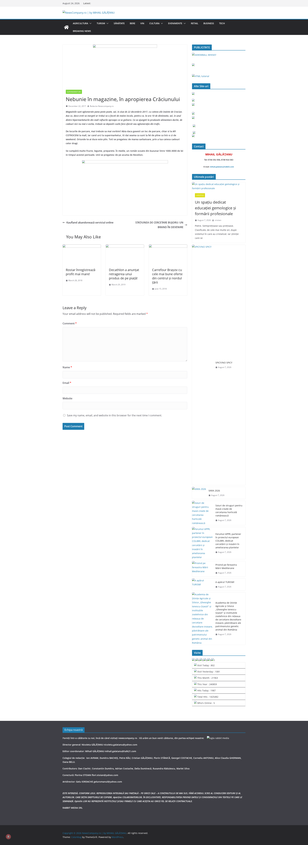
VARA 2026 (214, 490)
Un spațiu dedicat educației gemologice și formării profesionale (215, 207)
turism (101, 23)
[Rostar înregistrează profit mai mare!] (82, 246)
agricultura (80, 23)
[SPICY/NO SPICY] (202, 365)
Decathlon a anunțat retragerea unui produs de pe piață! (124, 274)
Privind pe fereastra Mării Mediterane (226, 566)
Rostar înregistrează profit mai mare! (80, 272)
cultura (154, 23)
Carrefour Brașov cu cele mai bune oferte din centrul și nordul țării (167, 276)
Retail (194, 23)
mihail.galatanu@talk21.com (222, 167)
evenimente (175, 23)
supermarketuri (74, 92)
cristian (218, 220)
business (208, 23)
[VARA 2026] (199, 493)
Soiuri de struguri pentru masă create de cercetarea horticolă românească (228, 510)
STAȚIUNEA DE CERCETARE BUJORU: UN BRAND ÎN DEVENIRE (159, 225)
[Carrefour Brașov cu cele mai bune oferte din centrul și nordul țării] (168, 246)
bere (132, 23)
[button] (90, 23)
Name (67, 367)
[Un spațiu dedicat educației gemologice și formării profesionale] (218, 186)
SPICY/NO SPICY (223, 362)
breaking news (82, 31)
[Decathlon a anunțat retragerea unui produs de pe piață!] (125, 246)
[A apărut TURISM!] (202, 584)
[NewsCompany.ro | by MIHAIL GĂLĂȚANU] (66, 27)
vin (142, 23)
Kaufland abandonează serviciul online (89, 222)
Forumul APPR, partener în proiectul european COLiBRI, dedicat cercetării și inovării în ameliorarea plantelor (228, 540)
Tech (222, 23)
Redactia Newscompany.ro (102, 106)
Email (67, 383)
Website (67, 398)
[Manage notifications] (8, 836)
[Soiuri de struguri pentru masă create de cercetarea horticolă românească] (202, 513)
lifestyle (200, 195)
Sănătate (119, 23)
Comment (70, 323)
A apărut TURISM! (224, 582)
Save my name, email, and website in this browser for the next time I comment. (114, 415)
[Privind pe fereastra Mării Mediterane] (202, 569)
